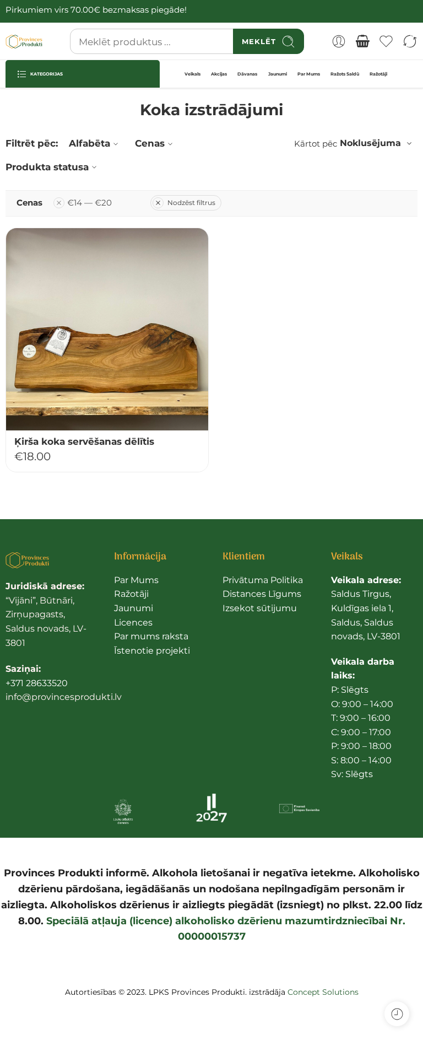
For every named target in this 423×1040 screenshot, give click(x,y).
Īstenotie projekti (152, 650)
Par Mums (308, 74)
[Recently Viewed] (396, 1013)
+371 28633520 (37, 683)
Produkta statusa (47, 167)
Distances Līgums (262, 594)
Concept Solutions (323, 992)
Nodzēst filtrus (191, 202)
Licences (133, 622)
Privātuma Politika (263, 580)
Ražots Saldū (344, 74)
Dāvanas (247, 74)
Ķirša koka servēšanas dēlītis (84, 441)
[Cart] (362, 41)
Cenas (150, 143)
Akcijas (219, 74)
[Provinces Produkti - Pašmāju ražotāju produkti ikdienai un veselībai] (24, 42)
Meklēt (259, 41)
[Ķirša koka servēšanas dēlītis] (107, 329)
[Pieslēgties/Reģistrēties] (338, 41)
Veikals (192, 74)
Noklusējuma (370, 143)
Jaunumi (277, 74)
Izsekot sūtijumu (260, 608)
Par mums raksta (151, 636)
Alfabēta (89, 143)
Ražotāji (378, 74)
